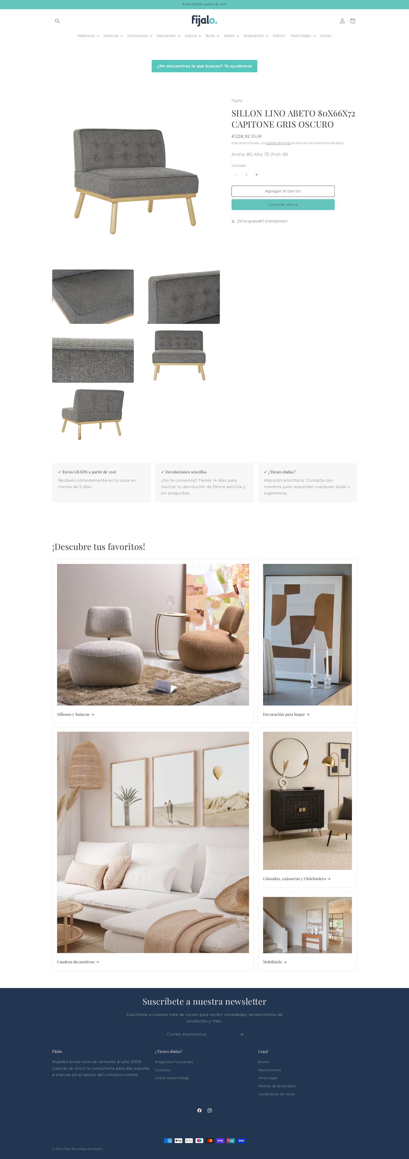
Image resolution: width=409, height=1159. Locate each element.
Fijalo (67, 1148)
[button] (57, 21)
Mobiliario (272, 961)
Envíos (263, 1062)
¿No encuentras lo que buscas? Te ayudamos (204, 66)
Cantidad (239, 166)
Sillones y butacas (73, 714)
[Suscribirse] (241, 1034)
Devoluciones (269, 1070)
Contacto (163, 1070)
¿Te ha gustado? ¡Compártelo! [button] (262, 221)
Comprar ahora (283, 205)
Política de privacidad (276, 1086)
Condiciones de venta (276, 1094)
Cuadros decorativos (75, 961)
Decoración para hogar (284, 714)
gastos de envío (279, 143)
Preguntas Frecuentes (174, 1062)
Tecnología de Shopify (87, 1148)
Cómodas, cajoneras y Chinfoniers (294, 878)
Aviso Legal (268, 1078)
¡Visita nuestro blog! (172, 1078)
